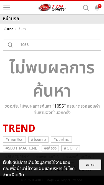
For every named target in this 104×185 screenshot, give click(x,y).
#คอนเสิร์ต (14, 140)
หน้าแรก (8, 29)
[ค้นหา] (86, 7)
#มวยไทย (61, 140)
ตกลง (90, 165)
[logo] (52, 7)
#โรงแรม (38, 140)
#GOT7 (71, 148)
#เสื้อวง (50, 148)
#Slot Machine (21, 148)
